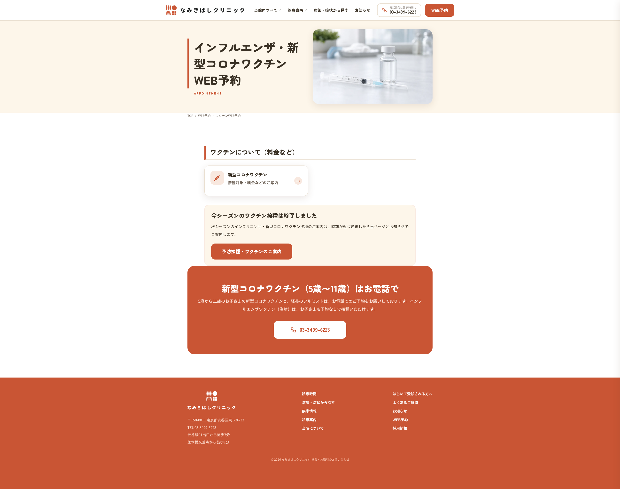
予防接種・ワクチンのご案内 (252, 251)
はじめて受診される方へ (413, 393)
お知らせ (362, 10)
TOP (190, 115)
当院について (265, 10)
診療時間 (309, 393)
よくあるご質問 (405, 402)
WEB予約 (439, 10)
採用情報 (400, 428)
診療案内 (295, 10)
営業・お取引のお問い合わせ (330, 459)
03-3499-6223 (315, 329)
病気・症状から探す (331, 10)
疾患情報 (309, 410)
